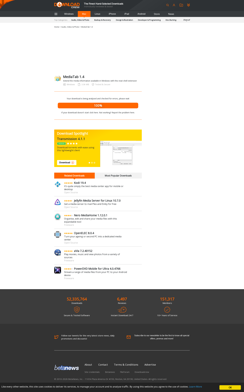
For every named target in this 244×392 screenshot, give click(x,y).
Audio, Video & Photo (80, 20)
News (171, 14)
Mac (84, 14)
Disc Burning (171, 20)
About (88, 364)
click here (94, 112)
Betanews (110, 372)
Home (56, 27)
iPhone (112, 14)
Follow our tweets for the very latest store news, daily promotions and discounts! (88, 337)
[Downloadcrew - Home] (67, 5)
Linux (97, 14)
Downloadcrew (142, 372)
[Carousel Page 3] (94, 162)
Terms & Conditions (126, 364)
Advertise (150, 364)
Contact (103, 364)
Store (157, 14)
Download (64, 162)
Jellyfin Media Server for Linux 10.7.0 (97, 200)
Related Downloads (74, 175)
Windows (69, 14)
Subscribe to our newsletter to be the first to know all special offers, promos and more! (161, 337)
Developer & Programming (149, 20)
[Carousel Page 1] (89, 162)
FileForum (124, 372)
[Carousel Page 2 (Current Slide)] (92, 162)
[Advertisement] (122, 51)
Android (141, 14)
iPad (126, 14)
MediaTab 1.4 (87, 27)
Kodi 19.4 (80, 183)
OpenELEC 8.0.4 (84, 233)
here (132, 112)
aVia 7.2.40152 (83, 251)
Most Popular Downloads (118, 175)
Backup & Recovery (102, 20)
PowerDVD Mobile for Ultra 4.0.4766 (97, 269)
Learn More (195, 386)
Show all (186, 20)
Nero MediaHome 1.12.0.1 (90, 215)
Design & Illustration (124, 20)
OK (230, 387)
